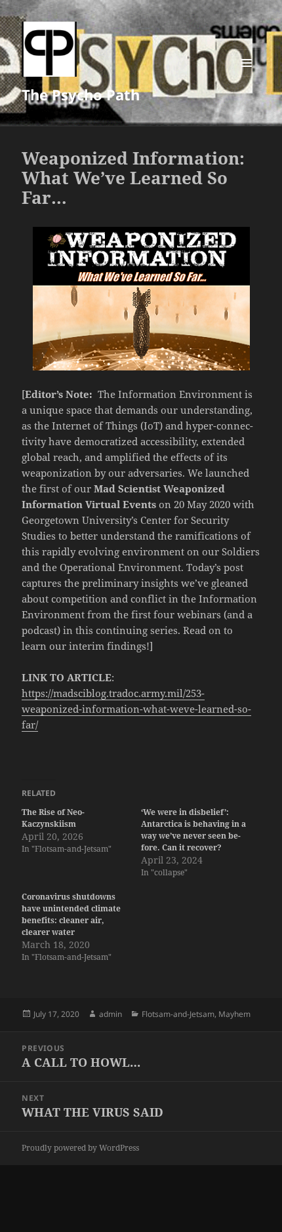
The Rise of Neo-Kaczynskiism (53, 817)
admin (110, 1014)
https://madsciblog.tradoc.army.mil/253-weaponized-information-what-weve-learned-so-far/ (136, 708)
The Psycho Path (81, 94)
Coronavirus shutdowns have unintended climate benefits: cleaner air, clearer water (71, 914)
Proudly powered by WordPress (80, 1147)
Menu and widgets (246, 76)
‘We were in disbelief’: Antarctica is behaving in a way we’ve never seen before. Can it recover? (193, 829)
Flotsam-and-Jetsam (178, 1014)
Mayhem (234, 1014)
